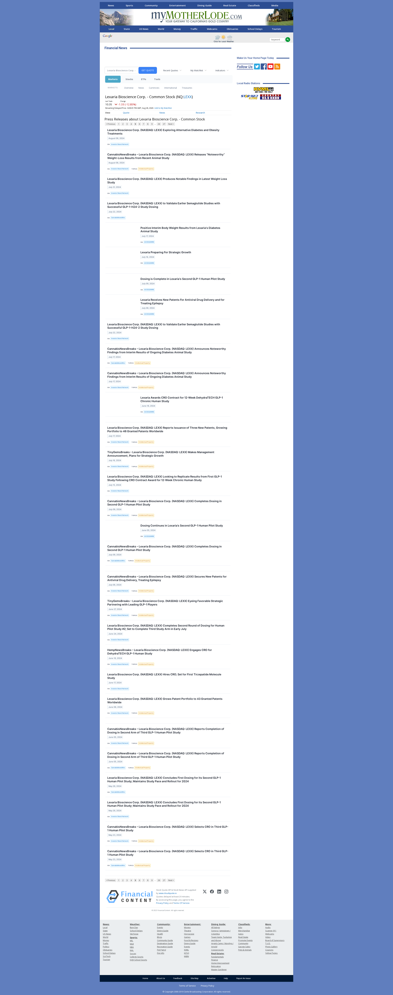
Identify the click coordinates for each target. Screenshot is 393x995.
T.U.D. (267, 943)
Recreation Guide (165, 946)
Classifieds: (244, 924)
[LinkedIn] (219, 896)
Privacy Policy (162, 903)
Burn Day (134, 927)
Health (160, 934)
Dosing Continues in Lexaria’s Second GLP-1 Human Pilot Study (181, 525)
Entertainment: (192, 924)
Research (200, 112)
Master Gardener (219, 969)
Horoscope (189, 934)
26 (159, 124)
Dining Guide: (218, 924)
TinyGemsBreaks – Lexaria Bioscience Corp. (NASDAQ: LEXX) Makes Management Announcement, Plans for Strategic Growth (160, 453)
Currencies (154, 87)
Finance (214, 960)
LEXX (188, 96)
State (127, 28)
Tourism (276, 28)
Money (177, 28)
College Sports (136, 957)
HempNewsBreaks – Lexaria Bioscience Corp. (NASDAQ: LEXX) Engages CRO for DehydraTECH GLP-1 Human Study (159, 651)
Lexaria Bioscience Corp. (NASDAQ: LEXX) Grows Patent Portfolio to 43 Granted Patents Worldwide (164, 700)
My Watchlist (196, 70)
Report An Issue (243, 978)
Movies (187, 927)
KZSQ (186, 953)
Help (226, 978)
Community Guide (165, 940)
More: (268, 924)
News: (106, 924)
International (170, 87)
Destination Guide (165, 943)
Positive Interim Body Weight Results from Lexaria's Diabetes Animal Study (180, 229)
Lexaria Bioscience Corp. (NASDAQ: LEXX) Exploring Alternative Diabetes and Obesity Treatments (163, 131)
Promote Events (245, 940)
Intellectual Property (146, 169)
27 (164, 124)
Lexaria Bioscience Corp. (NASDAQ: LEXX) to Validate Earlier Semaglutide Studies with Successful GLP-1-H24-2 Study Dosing (163, 205)
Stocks (129, 79)
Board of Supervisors (274, 940)
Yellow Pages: (271, 953)
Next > (171, 124)
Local (111, 28)
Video (267, 937)
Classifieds (254, 5)
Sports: (134, 937)
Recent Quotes (170, 70)
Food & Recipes (191, 940)
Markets (113, 79)
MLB (132, 944)
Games (187, 937)
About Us (160, 978)
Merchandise (244, 930)
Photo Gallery (271, 946)
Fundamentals (217, 957)
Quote (126, 112)
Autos (240, 934)
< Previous (110, 124)
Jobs (240, 927)
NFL (131, 940)
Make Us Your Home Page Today (255, 58)
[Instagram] (226, 896)
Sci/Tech (107, 956)
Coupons (269, 950)
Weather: (135, 924)
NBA (132, 947)
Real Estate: (217, 953)
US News (143, 28)
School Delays (255, 28)
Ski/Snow (134, 934)
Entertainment (177, 5)
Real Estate (229, 5)
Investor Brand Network (119, 144)
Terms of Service (187, 985)
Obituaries (232, 28)
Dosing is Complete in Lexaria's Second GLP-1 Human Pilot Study (182, 278)
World (161, 28)
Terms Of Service (181, 903)
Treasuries (187, 87)
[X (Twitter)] (205, 896)
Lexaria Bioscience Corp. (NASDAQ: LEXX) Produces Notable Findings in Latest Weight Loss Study (167, 180)
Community (151, 5)
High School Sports (138, 960)
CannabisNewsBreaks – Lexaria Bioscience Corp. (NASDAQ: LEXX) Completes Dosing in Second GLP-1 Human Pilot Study (164, 502)
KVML (186, 950)
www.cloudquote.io (168, 893)
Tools (157, 79)
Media (274, 5)
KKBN (186, 956)
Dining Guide (204, 5)
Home (145, 978)
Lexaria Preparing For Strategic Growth (165, 252)
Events (160, 927)
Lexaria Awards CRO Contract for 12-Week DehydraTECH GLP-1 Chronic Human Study (181, 399)
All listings (215, 927)
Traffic (193, 28)
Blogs (159, 937)
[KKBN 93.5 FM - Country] (270, 96)
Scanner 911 (270, 930)
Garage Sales (244, 946)
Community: (163, 924)
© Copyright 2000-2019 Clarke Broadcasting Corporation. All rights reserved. (197, 991)
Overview (128, 87)
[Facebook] (212, 896)
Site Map (194, 978)
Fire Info (160, 953)
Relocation (216, 966)
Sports (129, 5)
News (111, 5)
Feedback (177, 978)
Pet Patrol (161, 950)
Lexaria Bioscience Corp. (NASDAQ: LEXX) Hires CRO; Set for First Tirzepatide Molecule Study (164, 676)
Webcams (212, 28)
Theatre (187, 930)
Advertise (211, 978)
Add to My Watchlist (163, 108)
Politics (106, 946)
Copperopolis (217, 950)
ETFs (143, 79)
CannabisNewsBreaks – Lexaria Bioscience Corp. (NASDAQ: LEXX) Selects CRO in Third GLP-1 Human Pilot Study (167, 828)
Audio (267, 927)
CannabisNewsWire (118, 217)
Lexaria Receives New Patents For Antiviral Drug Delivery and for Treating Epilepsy (182, 301)
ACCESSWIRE (149, 242)
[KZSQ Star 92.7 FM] (248, 96)
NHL (132, 950)
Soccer (133, 953)
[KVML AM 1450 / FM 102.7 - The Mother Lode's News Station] (264, 89)
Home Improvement (220, 963)
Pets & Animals (244, 950)
